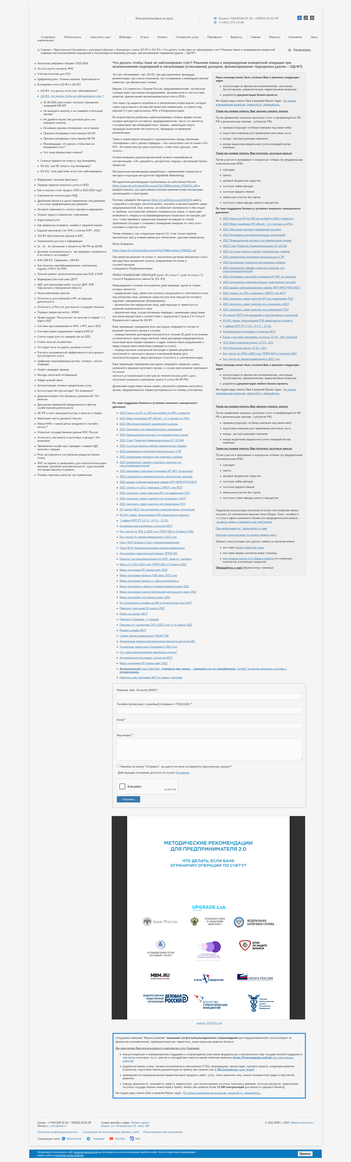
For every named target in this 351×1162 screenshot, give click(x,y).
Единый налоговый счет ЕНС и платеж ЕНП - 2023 (68, 230)
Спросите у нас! (100, 37)
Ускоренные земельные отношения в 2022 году (149, 646)
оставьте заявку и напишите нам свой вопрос (244, 521)
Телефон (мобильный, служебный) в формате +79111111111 (153, 704)
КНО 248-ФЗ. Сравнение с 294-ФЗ (58, 260)
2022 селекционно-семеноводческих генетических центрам (259, 282)
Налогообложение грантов (53, 293)
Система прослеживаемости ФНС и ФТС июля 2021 (69, 326)
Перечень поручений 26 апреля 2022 (142, 608)
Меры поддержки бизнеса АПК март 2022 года (148, 575)
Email (120, 719)
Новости (274, 37)
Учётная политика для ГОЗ (53, 73)
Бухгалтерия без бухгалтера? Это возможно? (65, 390)
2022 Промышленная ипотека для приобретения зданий (257, 240)
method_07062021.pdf (209, 1023)
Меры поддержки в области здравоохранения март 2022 (154, 586)
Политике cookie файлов (69, 1155)
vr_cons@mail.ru (56, 1125)
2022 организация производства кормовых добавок (254, 262)
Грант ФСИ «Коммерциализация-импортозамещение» (152, 547)
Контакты (295, 37)
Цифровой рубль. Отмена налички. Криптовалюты (68, 79)
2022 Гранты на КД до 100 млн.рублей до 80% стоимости (258, 218)
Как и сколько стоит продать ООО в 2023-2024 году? (70, 190)
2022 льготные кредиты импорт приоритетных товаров (256, 251)
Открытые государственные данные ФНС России (67, 432)
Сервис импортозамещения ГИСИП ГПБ (144, 635)
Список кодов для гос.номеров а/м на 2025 (63, 336)
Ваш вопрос (124, 735)
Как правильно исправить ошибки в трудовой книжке (69, 225)
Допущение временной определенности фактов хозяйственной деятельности (66, 406)
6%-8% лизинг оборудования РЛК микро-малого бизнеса (257, 320)
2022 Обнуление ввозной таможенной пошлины (252, 229)
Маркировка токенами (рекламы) (57, 179)
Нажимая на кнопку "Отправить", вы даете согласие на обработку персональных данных (175, 766)
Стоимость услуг (187, 37)
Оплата (162, 37)
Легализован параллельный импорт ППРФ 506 (148, 553)
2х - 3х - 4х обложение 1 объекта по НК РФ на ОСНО (69, 246)
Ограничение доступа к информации (59, 241)
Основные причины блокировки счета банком (71, 128)
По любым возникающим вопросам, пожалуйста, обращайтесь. (222, 1092)
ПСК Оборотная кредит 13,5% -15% (244, 348)
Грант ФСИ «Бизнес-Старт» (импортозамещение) (150, 542)
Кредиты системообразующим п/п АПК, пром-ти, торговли (155, 558)
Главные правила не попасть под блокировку (68, 160)
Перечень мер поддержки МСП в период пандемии (151, 677)
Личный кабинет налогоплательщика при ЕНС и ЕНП (70, 274)
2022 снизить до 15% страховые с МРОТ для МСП (254, 293)
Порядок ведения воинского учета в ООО (63, 184)
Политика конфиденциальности (57, 1132)
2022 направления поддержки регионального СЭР (253, 256)
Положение (183, 772)
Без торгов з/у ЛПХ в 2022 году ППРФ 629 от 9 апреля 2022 (260, 353)
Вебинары (125, 37)
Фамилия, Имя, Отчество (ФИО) (136, 690)
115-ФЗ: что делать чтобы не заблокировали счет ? (72, 96)
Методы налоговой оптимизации (57, 374)
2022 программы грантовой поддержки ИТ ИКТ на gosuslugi (259, 276)
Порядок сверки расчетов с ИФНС (58, 312)
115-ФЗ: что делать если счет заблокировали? (69, 90)
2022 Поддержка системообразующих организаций (254, 235)
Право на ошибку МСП (133, 613)
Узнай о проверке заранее (53, 369)
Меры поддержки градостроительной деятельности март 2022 (158, 591)
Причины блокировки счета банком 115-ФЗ (69, 133)
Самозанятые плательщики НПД (57, 195)
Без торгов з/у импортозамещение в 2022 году (251, 359)
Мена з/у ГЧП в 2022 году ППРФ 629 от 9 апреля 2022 (153, 564)
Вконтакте (74, 1138)
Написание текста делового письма (59, 418)
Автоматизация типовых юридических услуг (64, 385)
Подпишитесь (72, 37)
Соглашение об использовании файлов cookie (110, 1132)
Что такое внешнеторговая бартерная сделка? (148, 652)
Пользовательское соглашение (162, 1132)
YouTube (120, 1138)
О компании (48, 37)
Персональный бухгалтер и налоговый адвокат (83, 49)
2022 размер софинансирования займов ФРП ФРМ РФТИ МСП (261, 287)
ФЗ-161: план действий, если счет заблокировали (71, 171)
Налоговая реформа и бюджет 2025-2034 (62, 63)
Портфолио (214, 37)
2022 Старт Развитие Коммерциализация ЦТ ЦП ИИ (255, 245)
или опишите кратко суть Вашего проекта (248, 558)
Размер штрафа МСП (133, 630)
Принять (305, 1153)
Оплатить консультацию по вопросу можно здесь (246, 534)
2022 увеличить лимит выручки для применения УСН (255, 309)
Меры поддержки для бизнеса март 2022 (145, 597)
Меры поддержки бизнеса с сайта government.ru (149, 580)
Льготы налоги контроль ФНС (55, 68)
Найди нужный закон (50, 380)
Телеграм (98, 1138)
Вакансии (236, 37)
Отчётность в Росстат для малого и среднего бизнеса (70, 306)
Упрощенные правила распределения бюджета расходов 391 (157, 641)
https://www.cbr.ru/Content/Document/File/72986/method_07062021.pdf (155, 185)
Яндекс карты (140, 1122)
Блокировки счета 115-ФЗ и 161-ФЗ (138, 49)
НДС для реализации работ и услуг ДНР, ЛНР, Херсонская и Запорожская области (65, 286)
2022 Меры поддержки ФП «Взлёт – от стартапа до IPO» (258, 224)
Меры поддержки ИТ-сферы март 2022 (143, 569)
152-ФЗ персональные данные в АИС (60, 235)
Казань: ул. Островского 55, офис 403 (125, 1125)
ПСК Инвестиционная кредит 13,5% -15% (248, 342)
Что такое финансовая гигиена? (63, 152)
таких (234, 1069)
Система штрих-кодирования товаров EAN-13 (65, 331)
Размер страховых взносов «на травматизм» (65, 474)
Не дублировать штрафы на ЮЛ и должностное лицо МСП (156, 602)
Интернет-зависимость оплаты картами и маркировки (70, 209)
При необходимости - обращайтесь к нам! (241, 528)
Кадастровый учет (48, 219)
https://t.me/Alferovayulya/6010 (170, 200)
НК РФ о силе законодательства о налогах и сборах (69, 413)
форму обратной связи (250, 547)
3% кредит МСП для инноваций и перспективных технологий (260, 315)
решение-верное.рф (86, 1152)
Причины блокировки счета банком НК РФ (69, 138)
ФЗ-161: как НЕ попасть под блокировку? (65, 166)
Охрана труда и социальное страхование (62, 214)
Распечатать (302, 49)
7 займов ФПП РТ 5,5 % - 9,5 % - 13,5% (247, 326)
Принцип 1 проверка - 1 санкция (139, 619)
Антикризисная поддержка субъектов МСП (249, 331)
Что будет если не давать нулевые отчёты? (64, 347)
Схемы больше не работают (54, 341)
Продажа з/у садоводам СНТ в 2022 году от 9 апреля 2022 (156, 624)
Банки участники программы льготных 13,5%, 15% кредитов (260, 337)
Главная (255, 37)
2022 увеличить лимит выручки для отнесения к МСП (256, 304)
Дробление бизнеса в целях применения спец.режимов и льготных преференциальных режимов (71, 202)
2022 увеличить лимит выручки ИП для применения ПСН (258, 298)
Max (137, 1138)
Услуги (144, 37)
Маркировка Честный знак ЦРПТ (57, 279)
